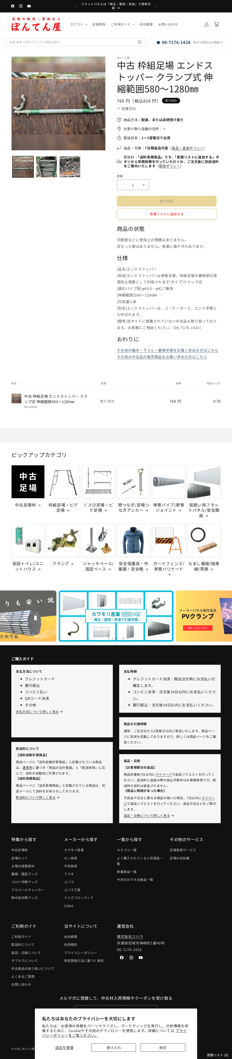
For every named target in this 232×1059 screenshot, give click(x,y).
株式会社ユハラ (130, 936)
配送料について (22, 944)
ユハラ (69, 882)
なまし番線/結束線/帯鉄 (204, 566)
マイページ (163, 774)
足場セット (19, 858)
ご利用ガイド (21, 936)
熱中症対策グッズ (24, 897)
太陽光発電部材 (22, 866)
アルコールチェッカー (27, 889)
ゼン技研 (70, 858)
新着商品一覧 (127, 871)
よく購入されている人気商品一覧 (140, 861)
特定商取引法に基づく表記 (84, 960)
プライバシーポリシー (80, 952)
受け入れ (113, 1047)
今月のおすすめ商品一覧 (135, 879)
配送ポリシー (169, 165)
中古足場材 (25, 504)
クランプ (60, 563)
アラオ (69, 874)
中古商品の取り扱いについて (32, 968)
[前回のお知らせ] (76, 6)
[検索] (139, 42)
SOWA (68, 906)
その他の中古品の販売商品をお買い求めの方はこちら (162, 356)
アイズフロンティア (78, 897)
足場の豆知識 (180, 858)
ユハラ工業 (72, 889)
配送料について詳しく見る (36, 797)
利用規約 (70, 944)
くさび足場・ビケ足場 (98, 507)
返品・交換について (26, 952)
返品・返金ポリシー (187, 148)
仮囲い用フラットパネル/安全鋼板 (204, 510)
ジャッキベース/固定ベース (98, 566)
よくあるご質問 (22, 976)
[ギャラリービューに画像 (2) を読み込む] (46, 166)
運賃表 (27, 767)
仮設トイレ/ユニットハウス (28, 566)
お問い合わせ (21, 984)
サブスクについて (24, 960)
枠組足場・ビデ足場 (63, 507)
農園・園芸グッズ (24, 874)
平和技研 (70, 866)
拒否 (163, 1047)
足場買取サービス (183, 850)
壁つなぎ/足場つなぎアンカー (133, 507)
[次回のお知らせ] (156, 6)
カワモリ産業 (74, 850)
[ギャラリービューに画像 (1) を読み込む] (23, 166)
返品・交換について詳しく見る (147, 815)
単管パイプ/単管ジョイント (168, 507)
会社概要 (70, 936)
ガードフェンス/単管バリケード (168, 566)
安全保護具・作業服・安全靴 (133, 566)
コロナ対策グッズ (24, 882)
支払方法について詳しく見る (37, 711)
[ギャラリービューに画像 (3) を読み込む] (69, 166)
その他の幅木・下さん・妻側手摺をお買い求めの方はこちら (167, 350)
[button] (78, 24)
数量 (120, 176)
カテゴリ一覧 (127, 850)
